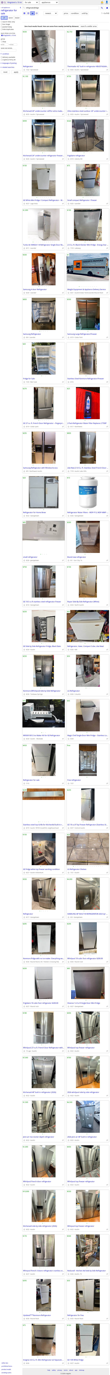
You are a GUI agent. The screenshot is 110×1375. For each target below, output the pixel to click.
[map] (37, 13)
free (4, 41)
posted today (7, 27)
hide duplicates (8, 29)
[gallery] (33, 13)
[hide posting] (63, 69)
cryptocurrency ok (9, 60)
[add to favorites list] (24, 69)
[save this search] (107, 8)
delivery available (9, 57)
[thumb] (28, 13)
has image (6, 24)
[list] (24, 13)
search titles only (9, 22)
